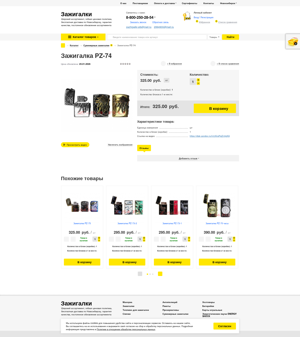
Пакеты (166, 305)
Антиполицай (169, 302)
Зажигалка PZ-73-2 (127, 223)
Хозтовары (208, 302)
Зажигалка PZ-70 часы (217, 223)
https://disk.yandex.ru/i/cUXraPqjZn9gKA (210, 136)
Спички (127, 313)
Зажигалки (128, 305)
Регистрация (207, 17)
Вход (196, 17)
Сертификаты (189, 3)
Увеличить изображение (120, 144)
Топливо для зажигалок (136, 309)
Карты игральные (212, 309)
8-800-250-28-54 (139, 17)
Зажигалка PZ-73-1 (172, 223)
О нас (123, 3)
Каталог (84, 37)
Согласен (224, 326)
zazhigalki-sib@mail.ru (138, 27)
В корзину (215, 108)
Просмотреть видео (77, 144)
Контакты (208, 3)
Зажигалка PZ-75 (82, 223)
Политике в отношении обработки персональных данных (126, 329)
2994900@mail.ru (164, 27)
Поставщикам (140, 3)
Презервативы (170, 309)
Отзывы (144, 148)
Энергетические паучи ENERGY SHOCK (219, 315)
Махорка (127, 302)
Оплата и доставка (164, 3)
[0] (204, 22)
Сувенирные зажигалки (96, 45)
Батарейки (208, 305)
